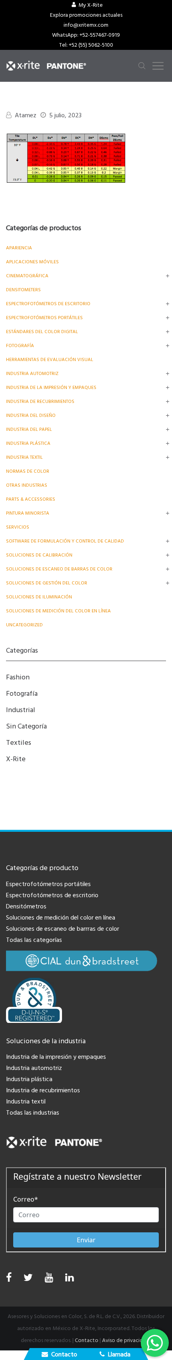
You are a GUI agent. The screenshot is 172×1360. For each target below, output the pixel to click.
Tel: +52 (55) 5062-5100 (86, 45)
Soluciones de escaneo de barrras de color (62, 928)
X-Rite (16, 759)
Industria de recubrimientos (40, 401)
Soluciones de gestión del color (46, 583)
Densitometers (23, 289)
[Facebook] (9, 1278)
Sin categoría (26, 726)
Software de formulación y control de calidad (65, 541)
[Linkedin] (69, 1279)
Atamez (25, 115)
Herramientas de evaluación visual (49, 359)
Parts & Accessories (30, 499)
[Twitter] (28, 1279)
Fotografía (20, 345)
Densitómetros (26, 906)
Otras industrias (26, 485)
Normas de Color (27, 471)
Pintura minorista (27, 513)
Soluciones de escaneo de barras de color (59, 569)
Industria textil (24, 457)
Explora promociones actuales (86, 15)
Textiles (18, 743)
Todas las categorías (34, 940)
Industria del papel (29, 429)
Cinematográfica (27, 275)
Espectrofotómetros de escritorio (48, 303)
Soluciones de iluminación (39, 597)
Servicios (17, 527)
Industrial (20, 710)
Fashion (18, 677)
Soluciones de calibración (39, 555)
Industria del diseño (31, 415)
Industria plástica (28, 443)
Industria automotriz (34, 1068)
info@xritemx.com (86, 25)
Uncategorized (24, 625)
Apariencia (19, 248)
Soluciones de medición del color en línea (58, 611)
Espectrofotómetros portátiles (44, 317)
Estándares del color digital (42, 331)
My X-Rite (90, 5)
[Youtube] (49, 1279)
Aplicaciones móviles (32, 262)
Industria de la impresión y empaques (51, 387)
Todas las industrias (32, 1112)
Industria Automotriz (32, 373)
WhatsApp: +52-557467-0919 (86, 35)
